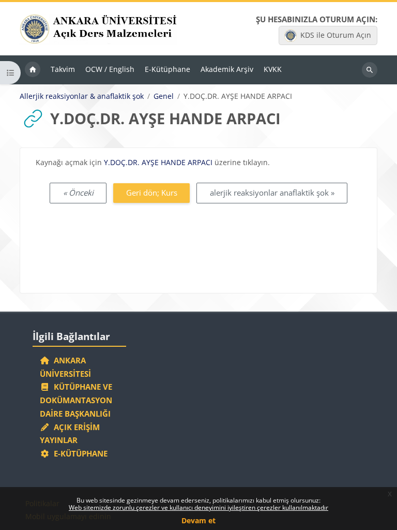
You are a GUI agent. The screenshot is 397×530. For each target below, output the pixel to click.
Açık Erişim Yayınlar (70, 434)
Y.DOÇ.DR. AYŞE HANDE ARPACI (159, 162)
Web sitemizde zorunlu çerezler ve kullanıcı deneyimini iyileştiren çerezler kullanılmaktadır (198, 507)
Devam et (198, 520)
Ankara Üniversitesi (65, 367)
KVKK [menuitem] (273, 69)
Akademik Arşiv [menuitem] (227, 69)
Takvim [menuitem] (63, 69)
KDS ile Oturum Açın (335, 35)
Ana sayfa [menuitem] (32, 69)
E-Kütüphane (79, 453)
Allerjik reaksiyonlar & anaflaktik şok (82, 96)
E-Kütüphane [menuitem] (167, 69)
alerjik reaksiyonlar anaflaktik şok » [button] (272, 192)
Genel (164, 96)
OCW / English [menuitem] (109, 69)
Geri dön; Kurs (151, 192)
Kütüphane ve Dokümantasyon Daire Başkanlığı (76, 400)
